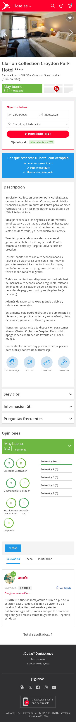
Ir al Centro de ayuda (38, 663)
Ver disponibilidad (38, 134)
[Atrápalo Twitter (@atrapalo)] (30, 688)
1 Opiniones (16, 90)
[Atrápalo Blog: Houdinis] (22, 687)
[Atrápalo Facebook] (38, 688)
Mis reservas (38, 659)
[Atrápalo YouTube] (54, 688)
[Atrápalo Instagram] (46, 688)
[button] (70, 18)
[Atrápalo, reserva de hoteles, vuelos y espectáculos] (6, 6)
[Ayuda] (61, 6)
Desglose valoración (16, 593)
